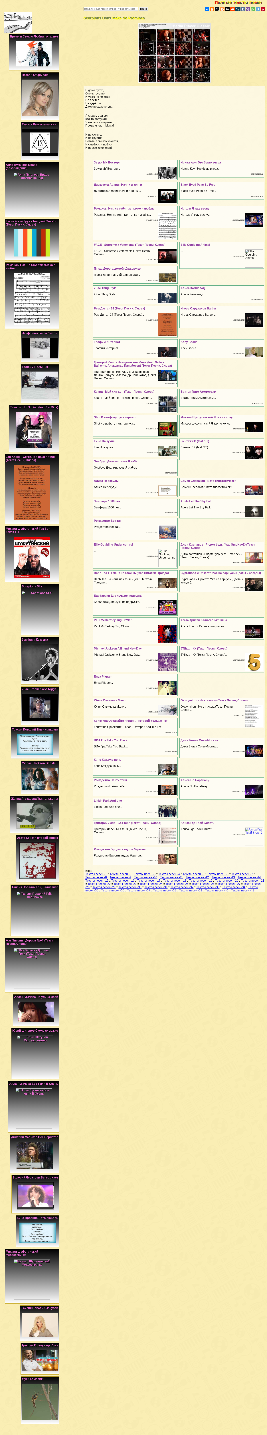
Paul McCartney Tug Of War (113, 620)
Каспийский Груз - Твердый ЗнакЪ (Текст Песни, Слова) (31, 223)
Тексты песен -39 (190, 890)
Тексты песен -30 (129, 887)
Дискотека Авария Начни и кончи (118, 184)
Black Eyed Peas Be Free (198, 184)
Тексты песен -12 (197, 877)
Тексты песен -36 (112, 890)
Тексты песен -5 (193, 874)
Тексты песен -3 (144, 874)
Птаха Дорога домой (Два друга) (117, 268)
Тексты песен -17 (148, 880)
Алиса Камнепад (193, 288)
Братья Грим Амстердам (198, 391)
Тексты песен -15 (96, 880)
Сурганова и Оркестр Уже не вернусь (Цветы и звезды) (221, 573)
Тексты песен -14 (249, 877)
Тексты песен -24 (151, 883)
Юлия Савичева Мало (110, 700)
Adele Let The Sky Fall (196, 501)
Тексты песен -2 (120, 874)
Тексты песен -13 (223, 877)
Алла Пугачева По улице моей (36, 996)
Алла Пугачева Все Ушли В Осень (33, 1083)
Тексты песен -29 (104, 887)
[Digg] (227, 9)
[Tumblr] (242, 9)
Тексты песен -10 (145, 877)
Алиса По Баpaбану (195, 780)
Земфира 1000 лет (107, 501)
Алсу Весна (189, 342)
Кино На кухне (104, 441)
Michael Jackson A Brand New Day (118, 648)
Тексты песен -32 (181, 887)
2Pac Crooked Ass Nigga (39, 689)
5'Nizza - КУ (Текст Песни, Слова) (204, 648)
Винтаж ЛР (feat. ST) (195, 441)
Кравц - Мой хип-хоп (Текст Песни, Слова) (124, 391)
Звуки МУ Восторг (107, 162)
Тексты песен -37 (138, 890)
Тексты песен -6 (217, 874)
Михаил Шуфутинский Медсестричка (22, 1253)
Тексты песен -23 (125, 883)
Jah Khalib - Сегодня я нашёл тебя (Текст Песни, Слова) (30, 458)
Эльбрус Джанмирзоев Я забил (116, 461)
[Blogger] (222, 9)
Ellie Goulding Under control (113, 544)
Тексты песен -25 (177, 883)
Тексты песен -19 (200, 880)
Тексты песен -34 (233, 887)
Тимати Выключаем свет (40, 124)
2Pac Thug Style (105, 288)
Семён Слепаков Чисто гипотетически (208, 480)
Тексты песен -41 (242, 890)
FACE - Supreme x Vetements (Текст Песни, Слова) (129, 244)
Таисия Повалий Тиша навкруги (35, 729)
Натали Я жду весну (195, 208)
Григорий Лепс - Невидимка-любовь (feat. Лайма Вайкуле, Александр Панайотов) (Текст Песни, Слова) (133, 364)
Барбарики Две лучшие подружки (118, 595)
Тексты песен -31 (155, 887)
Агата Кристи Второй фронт (37, 837)
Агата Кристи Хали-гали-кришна (204, 620)
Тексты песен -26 (203, 883)
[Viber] (248, 9)
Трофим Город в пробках (40, 1345)
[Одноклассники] (212, 9)
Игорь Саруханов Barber (198, 308)
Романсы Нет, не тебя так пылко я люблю (124, 208)
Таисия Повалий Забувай (39, 1308)
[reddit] (232, 9)
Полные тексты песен (241, 2)
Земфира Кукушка (35, 639)
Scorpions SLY (32, 586)
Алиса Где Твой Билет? (198, 822)
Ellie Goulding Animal (195, 244)
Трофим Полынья (35, 366)
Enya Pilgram (103, 676)
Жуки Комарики (33, 1379)
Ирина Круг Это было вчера (201, 162)
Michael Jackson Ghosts (39, 763)
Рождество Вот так (107, 520)
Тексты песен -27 (228, 883)
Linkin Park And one (108, 800)
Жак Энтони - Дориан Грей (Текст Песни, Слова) (29, 942)
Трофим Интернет (107, 342)
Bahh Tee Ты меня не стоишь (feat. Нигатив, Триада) (131, 573)
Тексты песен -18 (174, 880)
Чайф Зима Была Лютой (39, 333)
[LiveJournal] (237, 9)
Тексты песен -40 (216, 890)
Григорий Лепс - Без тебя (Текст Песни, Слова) (127, 822)
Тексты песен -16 (122, 880)
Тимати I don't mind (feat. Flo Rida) (34, 407)
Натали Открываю (35, 74)
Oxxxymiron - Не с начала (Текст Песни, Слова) (214, 700)
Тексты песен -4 (169, 874)
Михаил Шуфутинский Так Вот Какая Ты (28, 530)
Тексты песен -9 (120, 877)
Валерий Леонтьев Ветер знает (35, 1177)
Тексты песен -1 (96, 874)
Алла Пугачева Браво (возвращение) (21, 166)
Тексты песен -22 (99, 883)
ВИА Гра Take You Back (110, 740)
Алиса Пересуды (106, 480)
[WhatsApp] (253, 9)
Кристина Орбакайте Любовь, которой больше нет (130, 720)
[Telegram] (258, 9)
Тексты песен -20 (226, 880)
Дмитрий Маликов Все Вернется (34, 1137)
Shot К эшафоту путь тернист (115, 417)
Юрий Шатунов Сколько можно (35, 1030)
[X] (217, 9)
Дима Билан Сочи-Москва (199, 740)
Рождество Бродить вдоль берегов (120, 849)
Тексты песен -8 (96, 877)
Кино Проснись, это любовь (37, 1217)
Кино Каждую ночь (107, 759)
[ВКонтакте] (207, 9)
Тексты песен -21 (252, 880)
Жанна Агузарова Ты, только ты (34, 798)
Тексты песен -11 (171, 877)
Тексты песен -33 (207, 887)
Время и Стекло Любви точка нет (34, 36)
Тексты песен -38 (164, 890)
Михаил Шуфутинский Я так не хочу (207, 417)
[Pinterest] (263, 9)
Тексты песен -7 (242, 874)
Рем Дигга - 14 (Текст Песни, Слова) (119, 308)
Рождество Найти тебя (110, 780)
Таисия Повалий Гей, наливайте (35, 887)
